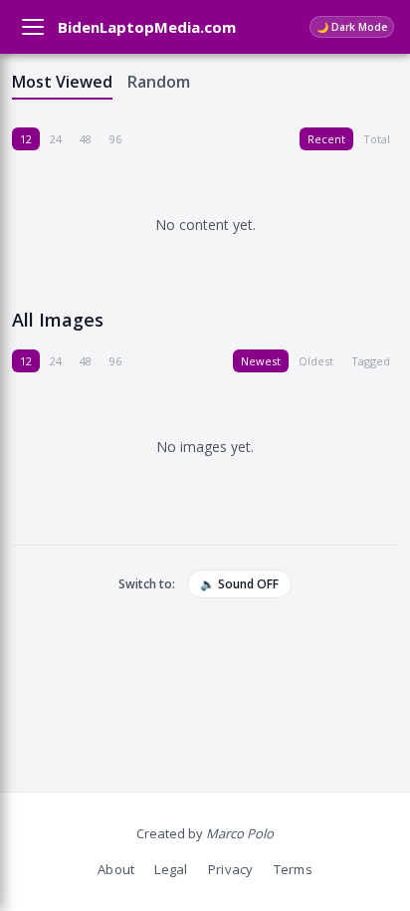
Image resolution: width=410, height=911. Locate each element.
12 (26, 138)
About (116, 869)
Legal (170, 869)
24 (56, 138)
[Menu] (33, 27)
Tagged (370, 360)
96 (115, 138)
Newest (261, 360)
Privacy (231, 869)
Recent (326, 138)
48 (86, 138)
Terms (293, 869)
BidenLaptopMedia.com (147, 27)
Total (376, 138)
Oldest (316, 360)
